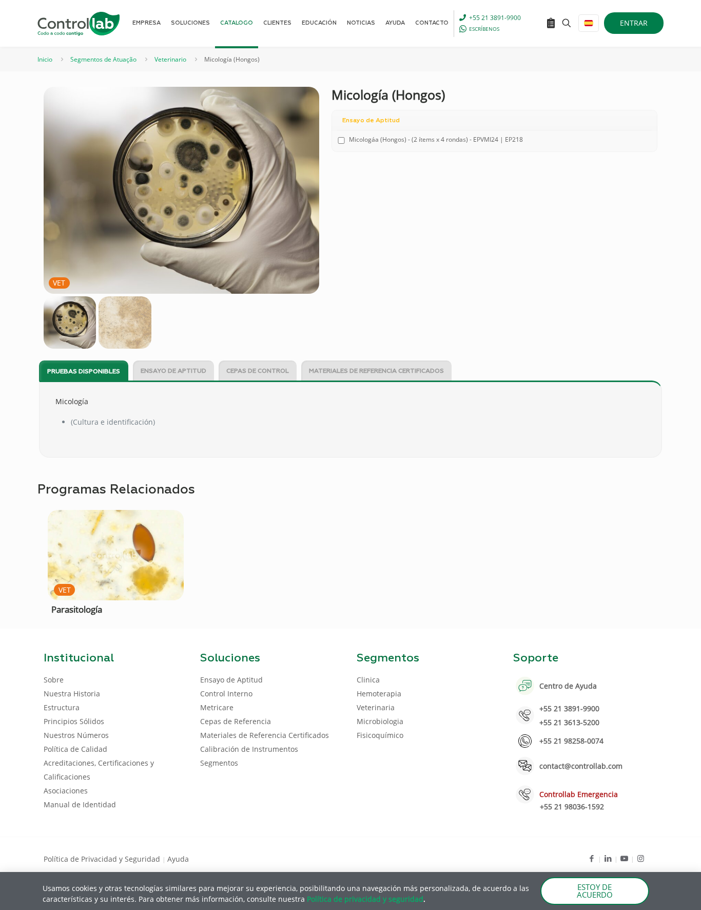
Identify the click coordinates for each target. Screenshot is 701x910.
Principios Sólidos (74, 721)
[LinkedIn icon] (607, 858)
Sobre (54, 680)
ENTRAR (634, 23)
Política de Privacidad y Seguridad (103, 859)
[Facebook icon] (591, 858)
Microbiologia (380, 721)
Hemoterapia (379, 693)
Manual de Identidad (80, 804)
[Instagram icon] (640, 858)
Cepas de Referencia (235, 721)
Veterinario (170, 59)
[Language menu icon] (588, 23)
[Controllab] (78, 23)
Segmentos (219, 763)
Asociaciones (66, 790)
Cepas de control (257, 371)
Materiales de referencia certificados (376, 371)
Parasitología (76, 609)
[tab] (83, 371)
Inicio (44, 59)
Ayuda (178, 859)
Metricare (216, 707)
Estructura (62, 707)
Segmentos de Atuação (103, 59)
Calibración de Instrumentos (249, 749)
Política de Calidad (75, 749)
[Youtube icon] (624, 858)
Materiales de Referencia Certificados (264, 735)
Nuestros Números (76, 735)
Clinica (368, 680)
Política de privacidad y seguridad (365, 899)
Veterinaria (376, 707)
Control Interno (226, 693)
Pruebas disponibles (83, 372)
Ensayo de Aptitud (173, 371)
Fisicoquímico (380, 735)
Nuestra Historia (72, 693)
